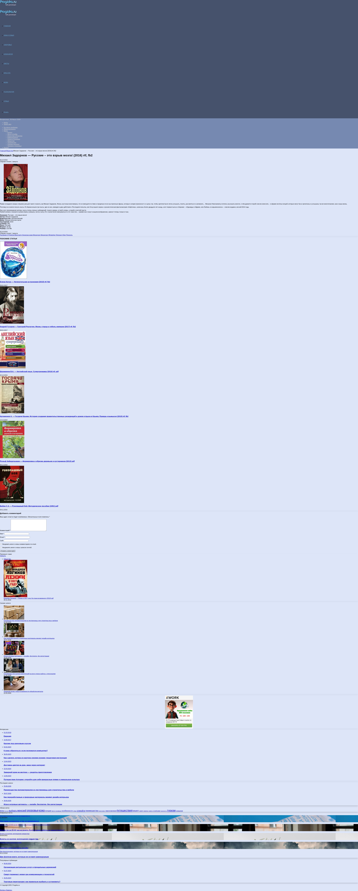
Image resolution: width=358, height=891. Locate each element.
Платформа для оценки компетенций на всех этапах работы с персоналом (29, 674)
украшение (179, 811)
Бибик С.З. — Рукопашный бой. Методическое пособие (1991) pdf (29, 506)
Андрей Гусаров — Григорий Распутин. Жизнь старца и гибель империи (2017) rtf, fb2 (38, 327)
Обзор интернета (9, 129)
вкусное (6, 811)
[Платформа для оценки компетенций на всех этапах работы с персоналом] (14, 672)
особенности (67, 811)
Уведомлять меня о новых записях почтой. (17, 547)
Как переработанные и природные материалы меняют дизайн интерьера (29, 638)
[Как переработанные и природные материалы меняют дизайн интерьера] (14, 636)
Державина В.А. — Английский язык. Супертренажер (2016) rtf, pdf (29, 372)
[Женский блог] (8, 5)
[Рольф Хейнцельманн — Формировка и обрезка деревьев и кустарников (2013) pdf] (12, 457)
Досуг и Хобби (12, 134)
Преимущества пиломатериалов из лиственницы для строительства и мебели (31, 620)
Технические (11, 142)
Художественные (13, 144)
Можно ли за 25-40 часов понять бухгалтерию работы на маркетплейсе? (32, 830)
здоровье (32, 810)
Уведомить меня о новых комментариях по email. (19, 544)
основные (58, 811)
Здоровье (8, 45)
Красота (7, 73)
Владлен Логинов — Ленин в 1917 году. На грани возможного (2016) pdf (28, 598)
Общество (11, 141)
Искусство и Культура (14, 136)
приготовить (102, 811)
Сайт (1, 540)
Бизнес (9, 132)
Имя (2, 534)
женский (21, 810)
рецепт (136, 811)
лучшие (48, 811)
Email (2, 537)
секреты (145, 811)
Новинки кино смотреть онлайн (14, 848)
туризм (171, 810)
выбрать (13, 810)
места (53, 811)
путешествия (124, 810)
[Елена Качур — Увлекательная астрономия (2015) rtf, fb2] (13, 278)
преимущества (92, 811)
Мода (6, 82)
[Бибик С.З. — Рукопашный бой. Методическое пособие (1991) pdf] (12, 502)
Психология (9, 92)
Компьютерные (12, 137)
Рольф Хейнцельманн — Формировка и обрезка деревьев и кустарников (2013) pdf (37, 461)
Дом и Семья (9, 35)
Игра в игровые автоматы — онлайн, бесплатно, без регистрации (26, 656)
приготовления (111, 811)
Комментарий (5, 530)
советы (151, 811)
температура (164, 811)
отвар (75, 811)
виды (2, 811)
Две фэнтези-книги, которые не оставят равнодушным (24, 857)
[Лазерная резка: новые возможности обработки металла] (14, 690)
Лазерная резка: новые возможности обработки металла (23, 691)
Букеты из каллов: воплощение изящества (19, 839)
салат (141, 811)
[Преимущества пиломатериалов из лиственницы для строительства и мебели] (14, 619)
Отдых (6, 101)
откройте (81, 811)
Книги (6, 131)
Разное (6, 147)
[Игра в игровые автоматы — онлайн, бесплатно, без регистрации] (14, 654)
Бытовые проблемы (11, 127)
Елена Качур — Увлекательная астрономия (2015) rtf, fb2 (25, 282)
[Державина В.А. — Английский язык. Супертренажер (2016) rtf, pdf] (13, 368)
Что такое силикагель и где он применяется (19, 821)
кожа (42, 810)
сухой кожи (156, 811)
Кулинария (8, 54)
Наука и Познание (13, 139)
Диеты (6, 63)
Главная (3, 151)
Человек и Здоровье (14, 146)
